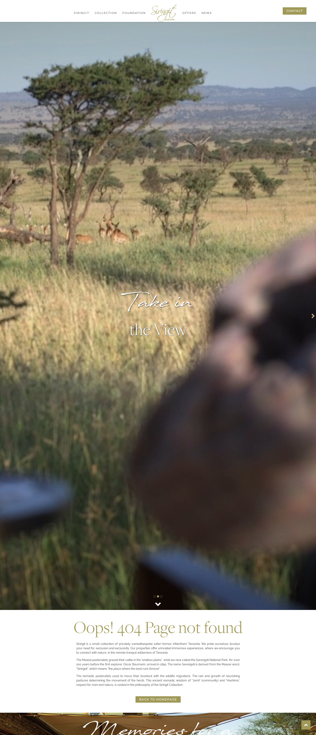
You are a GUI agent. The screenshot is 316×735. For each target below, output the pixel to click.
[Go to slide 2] (158, 596)
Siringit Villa (108, 63)
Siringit (81, 13)
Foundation (134, 13)
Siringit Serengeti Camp (110, 25)
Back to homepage (158, 699)
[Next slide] (313, 316)
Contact (294, 11)
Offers (189, 13)
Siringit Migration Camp (110, 38)
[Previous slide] (3, 316)
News (207, 13)
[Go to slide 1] (155, 596)
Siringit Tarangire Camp (110, 52)
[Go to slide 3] (161, 596)
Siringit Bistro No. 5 (109, 89)
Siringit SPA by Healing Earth (109, 75)
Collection (106, 13)
